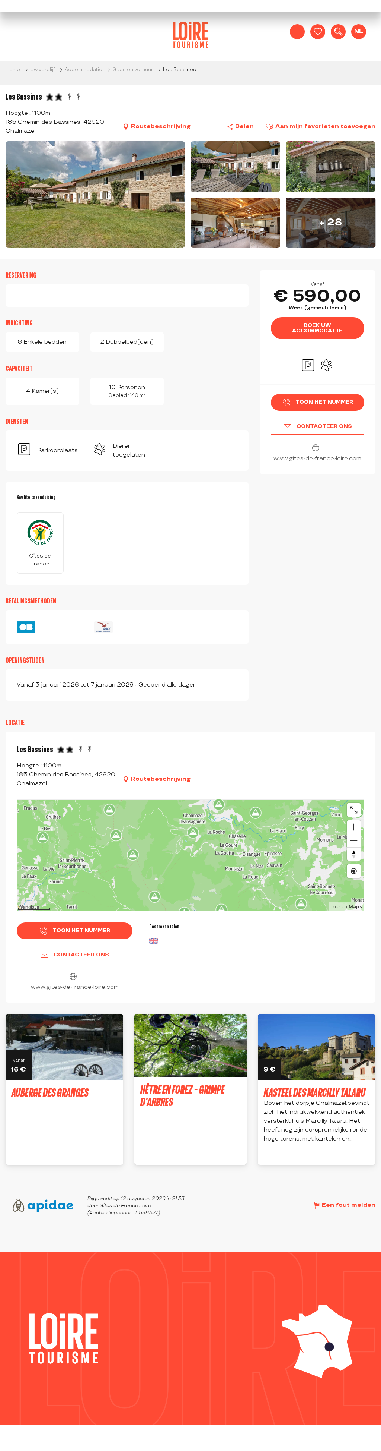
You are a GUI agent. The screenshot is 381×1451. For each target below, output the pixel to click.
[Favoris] (317, 31)
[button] (338, 31)
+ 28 (330, 223)
